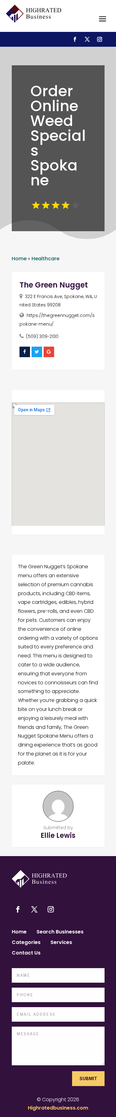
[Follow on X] (87, 39)
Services (61, 943)
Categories (26, 943)
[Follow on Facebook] (75, 39)
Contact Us (26, 953)
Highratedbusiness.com (58, 1107)
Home (19, 258)
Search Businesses (60, 932)
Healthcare (45, 258)
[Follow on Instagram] (100, 39)
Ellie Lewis (58, 835)
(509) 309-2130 (42, 336)
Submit (88, 1078)
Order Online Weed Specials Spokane (58, 136)
